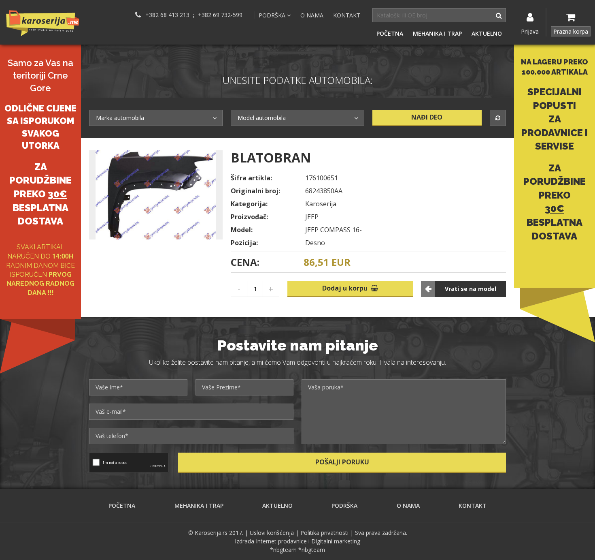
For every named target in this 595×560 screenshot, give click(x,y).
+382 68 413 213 (167, 15)
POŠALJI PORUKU (342, 461)
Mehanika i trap (437, 33)
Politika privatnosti (324, 532)
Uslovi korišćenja (272, 532)
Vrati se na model (470, 289)
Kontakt (346, 15)
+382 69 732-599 (220, 15)
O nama (311, 15)
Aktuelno (487, 33)
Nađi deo (426, 117)
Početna (389, 33)
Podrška (344, 505)
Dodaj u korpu (346, 288)
